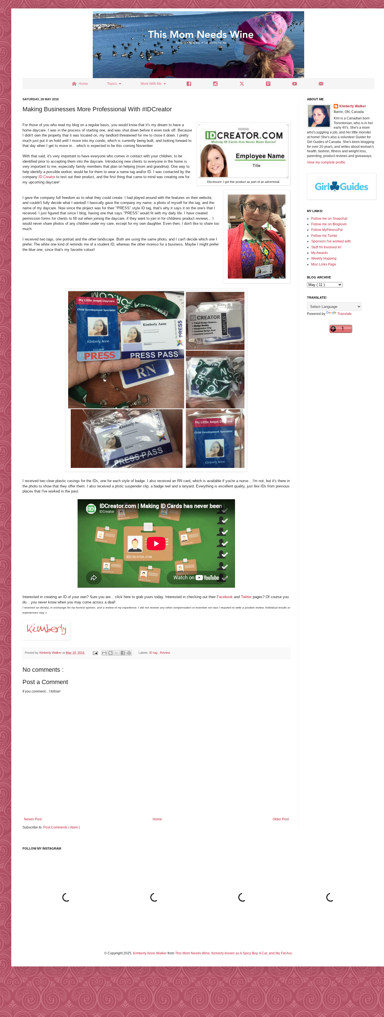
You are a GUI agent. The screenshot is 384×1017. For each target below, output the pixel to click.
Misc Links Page (323, 264)
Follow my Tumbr (324, 236)
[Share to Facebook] (123, 653)
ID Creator (47, 177)
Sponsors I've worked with (331, 241)
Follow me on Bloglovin (329, 224)
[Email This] (104, 653)
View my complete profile (326, 162)
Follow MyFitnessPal (327, 230)
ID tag (153, 652)
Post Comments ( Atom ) (61, 827)
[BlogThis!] (110, 653)
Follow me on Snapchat (329, 219)
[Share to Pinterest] (129, 653)
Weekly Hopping (323, 258)
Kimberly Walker (352, 106)
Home (157, 819)
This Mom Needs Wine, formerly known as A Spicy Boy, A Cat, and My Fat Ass (233, 953)
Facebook (225, 597)
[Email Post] (95, 652)
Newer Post (33, 819)
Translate (344, 314)
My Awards (319, 253)
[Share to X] (116, 653)
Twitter (246, 597)
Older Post (281, 819)
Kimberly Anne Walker (150, 953)
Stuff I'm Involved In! (326, 247)
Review (165, 652)
